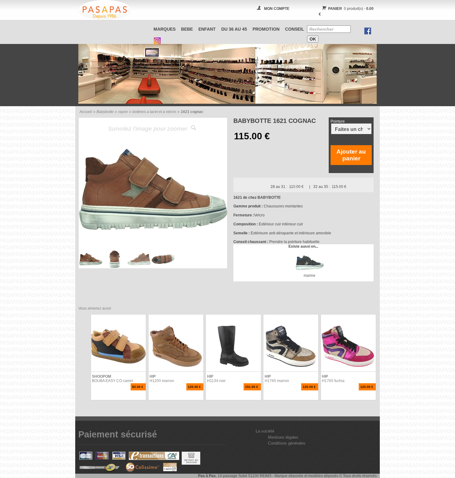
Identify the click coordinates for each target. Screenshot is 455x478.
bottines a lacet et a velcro (154, 112)
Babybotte (105, 112)
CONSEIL (294, 29)
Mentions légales (283, 437)
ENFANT (207, 29)
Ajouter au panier (351, 155)
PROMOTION (266, 29)
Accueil (86, 112)
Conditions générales (287, 443)
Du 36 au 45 (234, 29)
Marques (165, 29)
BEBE (187, 29)
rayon (123, 112)
